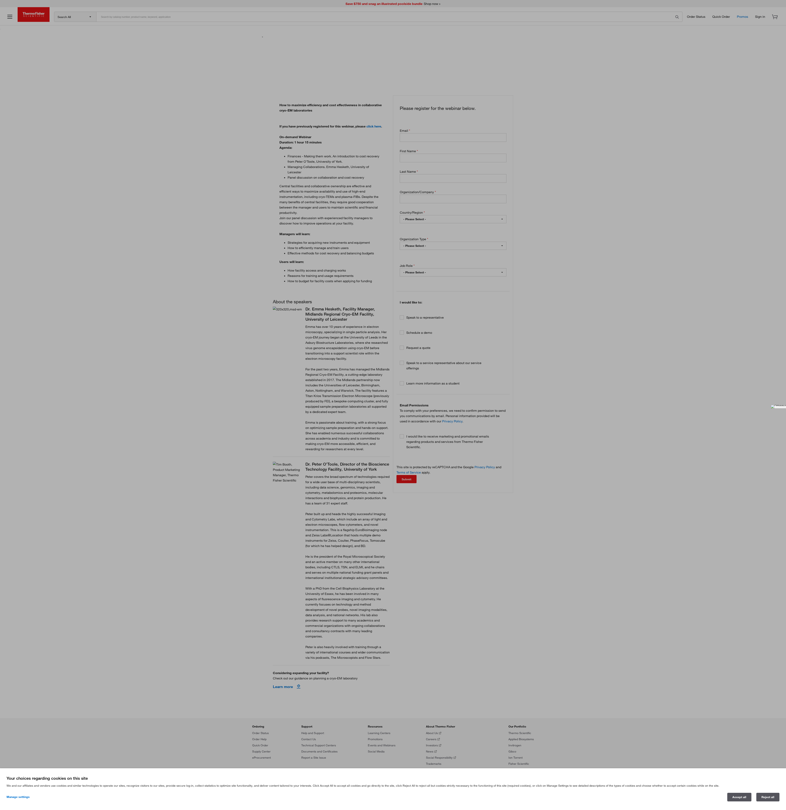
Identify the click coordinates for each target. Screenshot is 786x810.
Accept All (739, 797)
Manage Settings (18, 797)
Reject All (767, 797)
